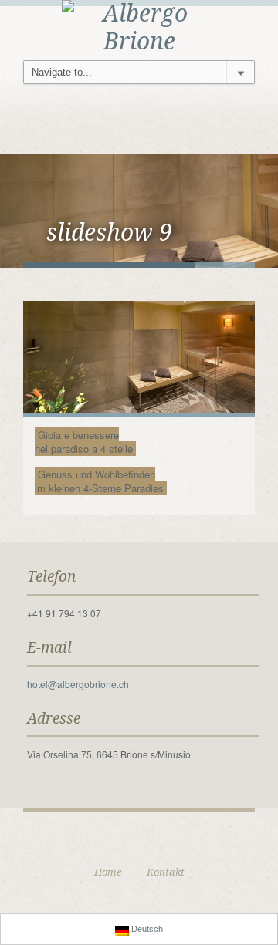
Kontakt (166, 872)
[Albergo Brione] (139, 25)
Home (107, 872)
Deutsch (146, 928)
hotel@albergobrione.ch (78, 683)
